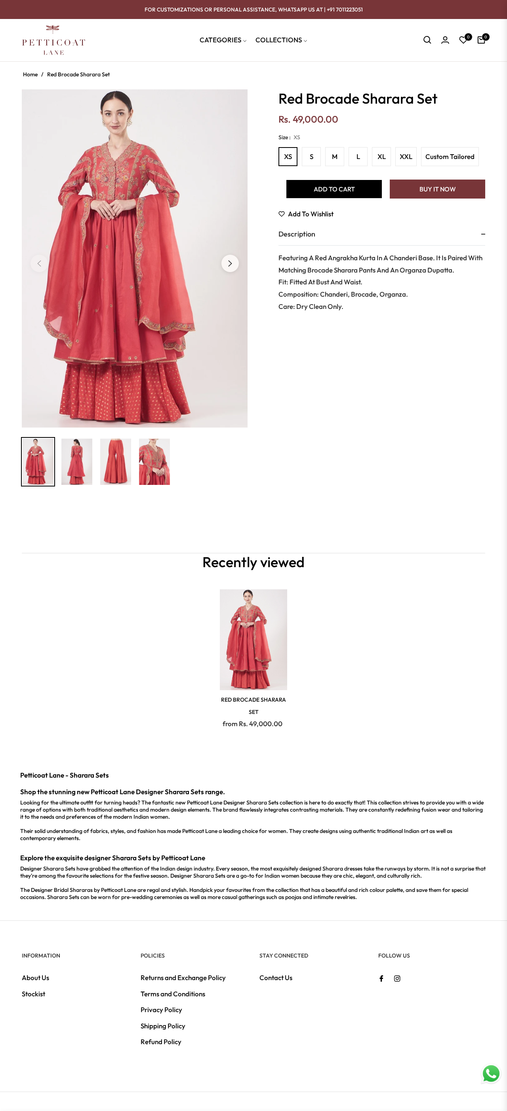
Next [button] (230, 263)
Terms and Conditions (173, 994)
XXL (406, 156)
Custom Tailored (450, 156)
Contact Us (275, 977)
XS (288, 156)
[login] (445, 40)
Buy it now (437, 189)
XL (381, 156)
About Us (35, 977)
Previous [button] (39, 263)
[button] (427, 40)
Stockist (33, 994)
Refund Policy (161, 1041)
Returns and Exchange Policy (183, 977)
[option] (135, 258)
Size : (289, 137)
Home (30, 74)
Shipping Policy (163, 1026)
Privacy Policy (161, 1009)
